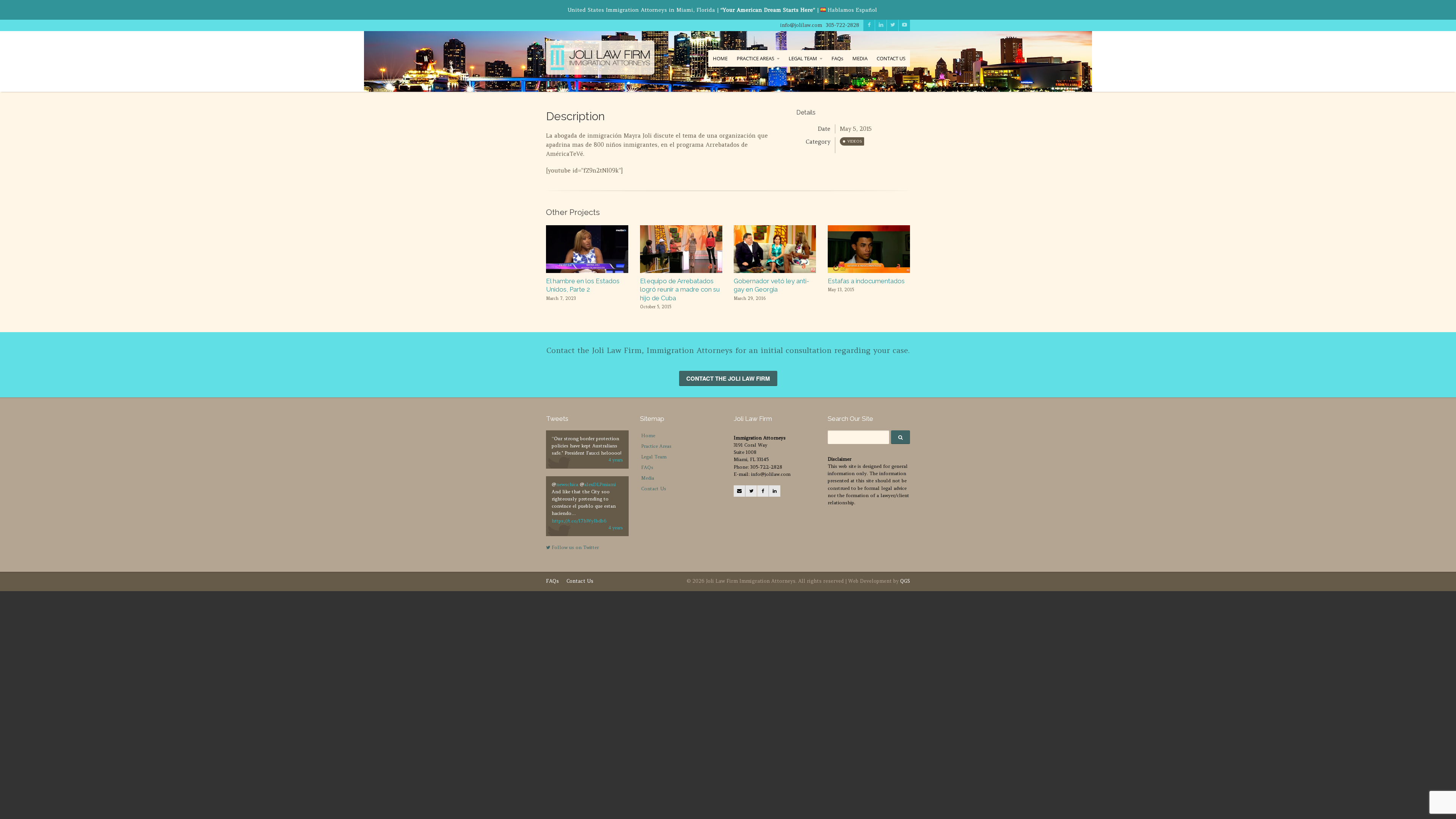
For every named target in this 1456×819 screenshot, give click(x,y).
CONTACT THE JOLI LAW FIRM (728, 378)
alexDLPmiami (600, 484)
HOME (720, 58)
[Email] (739, 491)
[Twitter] (751, 491)
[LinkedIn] (774, 491)
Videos (854, 141)
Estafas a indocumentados (866, 281)
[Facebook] (763, 491)
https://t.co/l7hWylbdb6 (579, 521)
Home (648, 435)
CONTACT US (891, 58)
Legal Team (654, 457)
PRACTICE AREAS (755, 58)
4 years (616, 460)
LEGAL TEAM (803, 58)
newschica (567, 484)
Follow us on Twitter (574, 547)
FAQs (837, 58)
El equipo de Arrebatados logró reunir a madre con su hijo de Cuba (680, 289)
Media (647, 478)
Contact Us (653, 488)
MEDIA (860, 58)
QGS (905, 581)
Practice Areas (656, 446)
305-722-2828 (842, 25)
